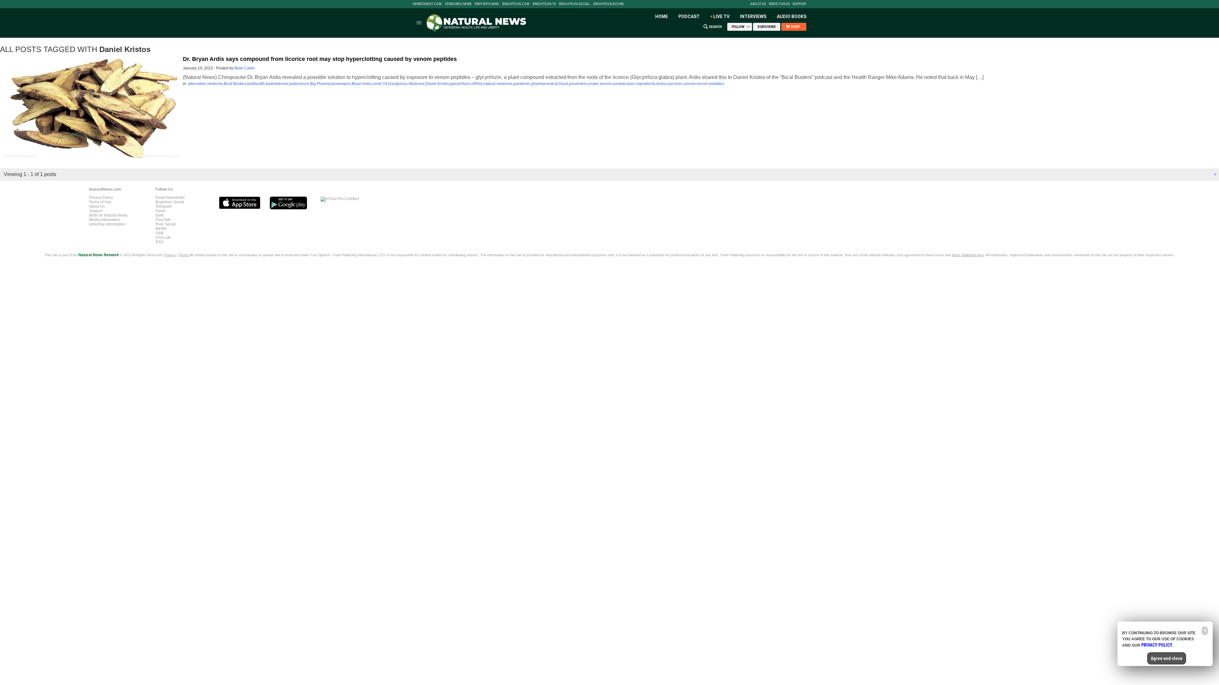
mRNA (477, 84)
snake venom (599, 84)
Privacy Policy (101, 197)
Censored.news (458, 4)
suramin (619, 84)
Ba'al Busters (235, 84)
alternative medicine (205, 84)
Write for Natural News (108, 215)
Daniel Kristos (437, 84)
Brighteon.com (516, 4)
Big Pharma (320, 84)
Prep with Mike (487, 4)
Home (661, 16)
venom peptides (710, 84)
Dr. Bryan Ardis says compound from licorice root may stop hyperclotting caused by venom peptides (320, 59)
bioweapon (341, 84)
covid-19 (379, 84)
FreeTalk (163, 220)
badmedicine (277, 84)
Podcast (689, 16)
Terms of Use (100, 202)
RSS (159, 242)
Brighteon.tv (544, 4)
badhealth (256, 84)
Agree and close (1166, 658)
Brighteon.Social (574, 4)
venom (690, 84)
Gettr (160, 215)
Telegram (164, 206)
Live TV (721, 16)
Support (799, 4)
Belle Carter (244, 68)
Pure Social (166, 224)
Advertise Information (107, 224)
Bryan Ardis (361, 84)
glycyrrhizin (460, 84)
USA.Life (163, 237)
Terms (184, 255)
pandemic (521, 84)
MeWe (161, 228)
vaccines (675, 84)
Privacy (170, 255)
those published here (968, 255)
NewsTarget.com (427, 4)
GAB (159, 233)
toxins (661, 84)
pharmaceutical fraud (549, 84)
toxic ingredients (641, 84)
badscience (299, 84)
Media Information (104, 220)
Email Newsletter (170, 197)
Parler (161, 211)
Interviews (753, 16)
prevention (578, 84)
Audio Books (791, 16)
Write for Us (779, 4)
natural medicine (497, 84)
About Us (758, 4)
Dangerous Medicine (406, 84)
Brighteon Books (608, 4)
